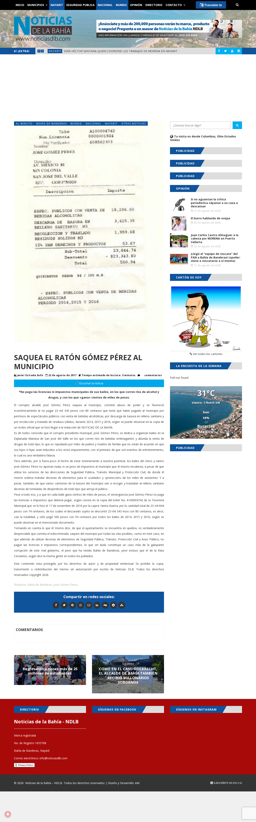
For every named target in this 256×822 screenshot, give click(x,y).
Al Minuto (24, 123)
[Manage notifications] (8, 814)
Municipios (35, 5)
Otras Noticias (133, 123)
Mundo (121, 5)
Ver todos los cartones (207, 354)
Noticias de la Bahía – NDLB (43, 783)
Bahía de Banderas (51, 123)
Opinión (136, 5)
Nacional (105, 5)
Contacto (174, 5)
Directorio (153, 5)
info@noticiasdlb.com (53, 758)
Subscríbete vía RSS (225, 783)
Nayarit (57, 5)
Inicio (20, 5)
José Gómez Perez (66, 584)
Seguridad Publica (80, 5)
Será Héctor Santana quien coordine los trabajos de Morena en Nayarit (120, 51)
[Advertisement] (128, 88)
